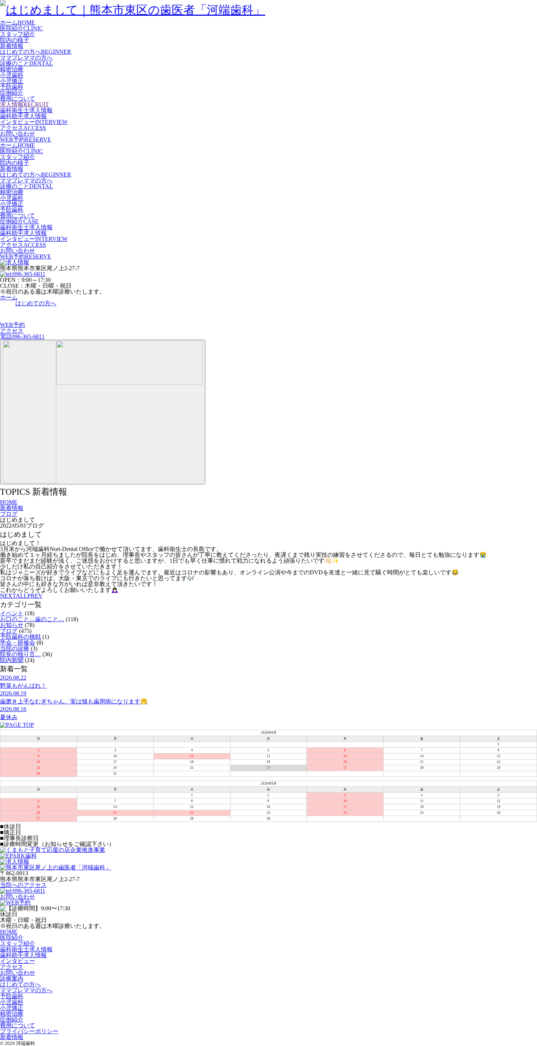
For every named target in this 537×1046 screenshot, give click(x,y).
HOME (9, 932)
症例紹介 (11, 93)
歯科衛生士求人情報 (26, 110)
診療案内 (11, 978)
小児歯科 (11, 75)
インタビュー (17, 961)
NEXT (8, 596)
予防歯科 (11, 87)
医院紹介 (11, 937)
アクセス (11, 967)
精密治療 (11, 69)
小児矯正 (11, 81)
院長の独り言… (20, 654)
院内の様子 (14, 40)
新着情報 (11, 46)
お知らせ (11, 625)
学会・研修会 (17, 642)
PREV (35, 596)
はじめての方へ (20, 984)
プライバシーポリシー (29, 1031)
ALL (21, 596)
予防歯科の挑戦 (20, 637)
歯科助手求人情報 (23, 116)
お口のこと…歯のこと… (32, 619)
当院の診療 (14, 648)
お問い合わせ (17, 134)
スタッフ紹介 (17, 34)
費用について (17, 98)
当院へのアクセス (23, 885)
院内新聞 (11, 660)
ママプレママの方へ (26, 57)
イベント (11, 613)
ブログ (9, 631)
